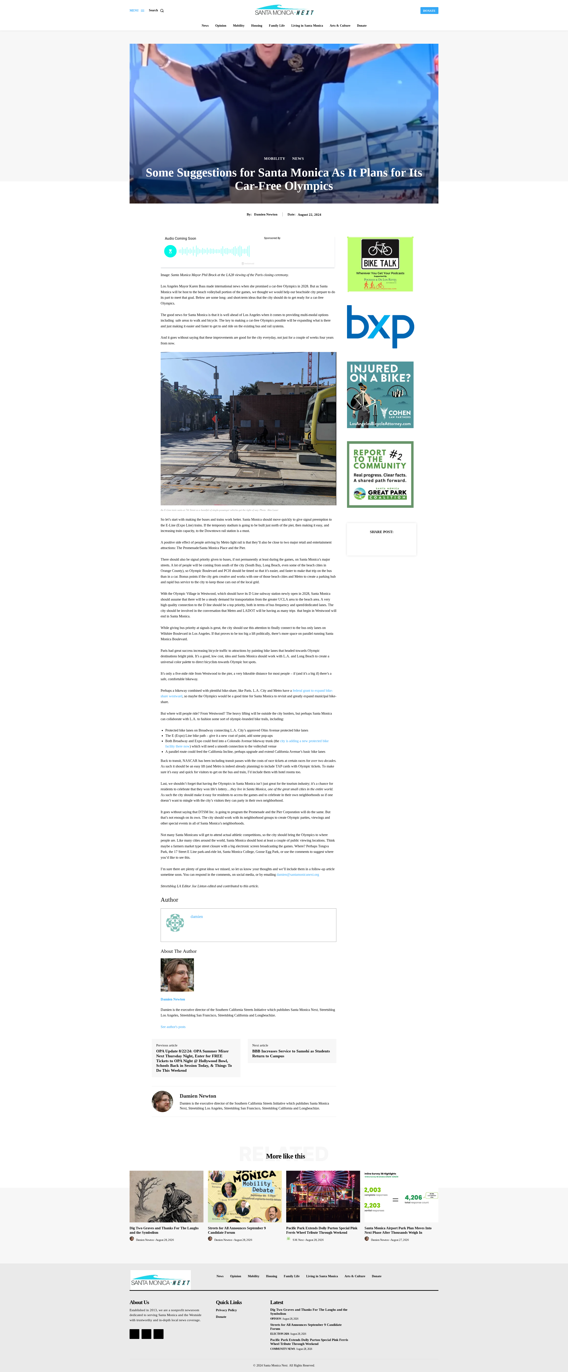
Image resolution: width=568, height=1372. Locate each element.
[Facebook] (366, 542)
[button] (157, 10)
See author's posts (173, 1027)
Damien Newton (265, 214)
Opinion (275, 1318)
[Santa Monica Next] (285, 10)
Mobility (274, 158)
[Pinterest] (386, 542)
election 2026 (279, 1333)
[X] (376, 542)
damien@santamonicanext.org (298, 874)
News (298, 158)
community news (282, 1348)
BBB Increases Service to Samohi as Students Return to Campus (291, 1053)
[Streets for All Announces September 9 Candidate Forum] (245, 1196)
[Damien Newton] (162, 1101)
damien (197, 916)
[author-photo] (132, 1240)
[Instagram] (146, 1334)
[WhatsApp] (396, 542)
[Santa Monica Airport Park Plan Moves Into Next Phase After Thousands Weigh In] (401, 1196)
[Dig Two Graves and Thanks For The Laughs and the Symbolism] (166, 1196)
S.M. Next (298, 1240)
